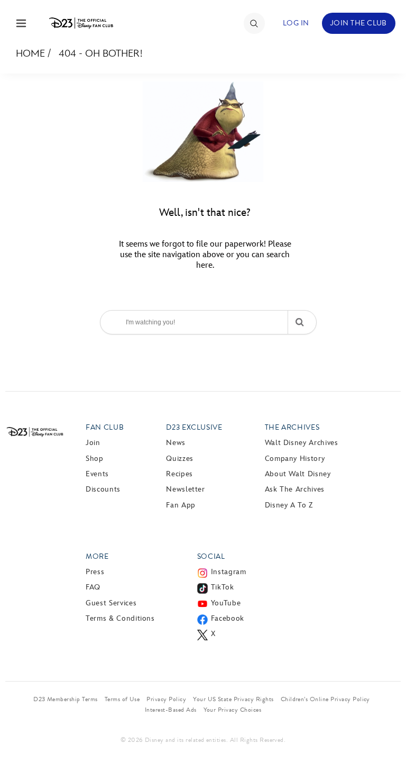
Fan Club (105, 427)
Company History (295, 458)
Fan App (180, 505)
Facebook (227, 618)
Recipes (179, 473)
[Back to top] (385, 735)
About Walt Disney (298, 473)
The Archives (292, 427)
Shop (95, 458)
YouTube (226, 602)
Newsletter (185, 489)
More (97, 556)
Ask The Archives (295, 489)
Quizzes (179, 458)
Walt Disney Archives (301, 442)
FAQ (93, 587)
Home (30, 54)
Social (211, 556)
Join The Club (358, 23)
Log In (296, 23)
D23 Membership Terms (65, 699)
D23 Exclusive (194, 427)
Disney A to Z (289, 505)
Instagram (228, 571)
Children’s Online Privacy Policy (325, 699)
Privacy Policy (166, 699)
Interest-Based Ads (171, 709)
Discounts (103, 489)
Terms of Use (122, 699)
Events (97, 473)
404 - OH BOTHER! (100, 54)
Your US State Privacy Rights (233, 699)
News (176, 442)
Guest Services (111, 602)
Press (95, 571)
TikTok (222, 587)
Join (93, 442)
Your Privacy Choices (233, 709)
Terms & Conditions (120, 618)
